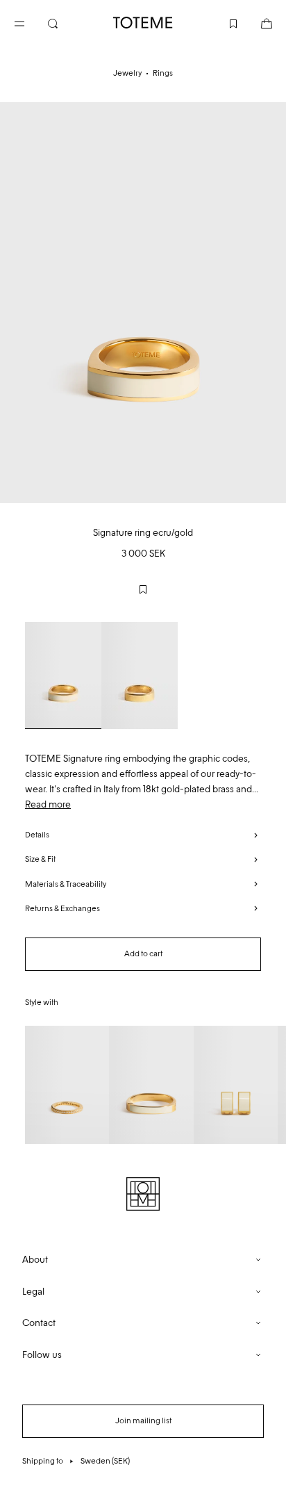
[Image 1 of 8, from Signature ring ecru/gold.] (143, 302)
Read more (48, 804)
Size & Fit (40, 859)
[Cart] (255, 22)
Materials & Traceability (65, 884)
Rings (163, 73)
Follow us (42, 1355)
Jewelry (127, 73)
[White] (63, 675)
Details (37, 835)
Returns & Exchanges (62, 908)
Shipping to (76, 1461)
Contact (39, 1323)
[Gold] (139, 675)
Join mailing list (143, 1420)
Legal (33, 1291)
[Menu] (30, 22)
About (35, 1260)
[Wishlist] (222, 22)
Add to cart (143, 953)
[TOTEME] (143, 22)
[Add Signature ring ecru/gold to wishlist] (143, 589)
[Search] (64, 22)
